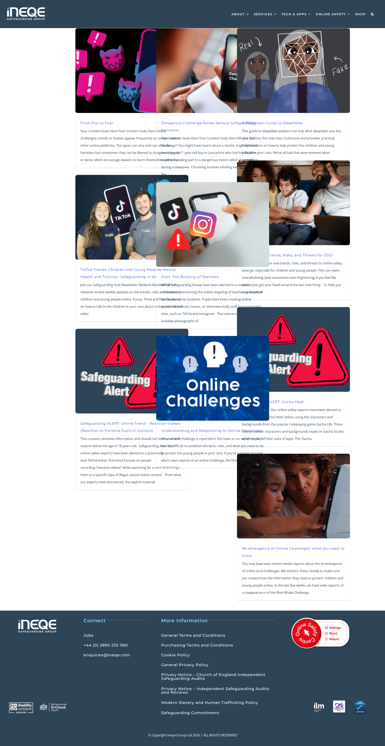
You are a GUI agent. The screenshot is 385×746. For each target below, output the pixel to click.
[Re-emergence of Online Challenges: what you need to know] (293, 496)
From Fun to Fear (96, 123)
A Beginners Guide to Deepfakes (272, 123)
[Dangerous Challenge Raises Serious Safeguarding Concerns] (212, 70)
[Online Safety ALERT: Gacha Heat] (293, 349)
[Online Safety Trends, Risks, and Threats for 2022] (293, 202)
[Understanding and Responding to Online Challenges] (212, 378)
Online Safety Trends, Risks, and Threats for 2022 (287, 255)
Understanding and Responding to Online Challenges (211, 430)
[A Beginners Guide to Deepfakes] (293, 70)
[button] (372, 14)
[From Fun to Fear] (131, 70)
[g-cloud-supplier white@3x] (53, 704)
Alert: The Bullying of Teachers (190, 277)
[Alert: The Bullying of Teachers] (212, 224)
